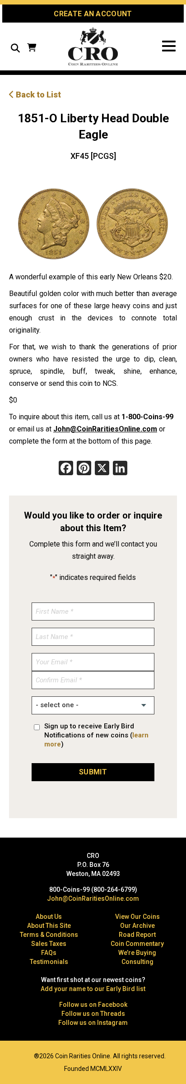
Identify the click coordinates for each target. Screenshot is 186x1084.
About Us (49, 916)
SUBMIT (93, 772)
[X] (102, 469)
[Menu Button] (168, 46)
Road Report (137, 934)
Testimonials (49, 961)
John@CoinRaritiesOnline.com (105, 429)
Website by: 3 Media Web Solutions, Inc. (13, 1055)
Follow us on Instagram (93, 1022)
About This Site (49, 925)
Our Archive (137, 925)
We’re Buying (137, 952)
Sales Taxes (48, 943)
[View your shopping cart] (31, 48)
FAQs (48, 952)
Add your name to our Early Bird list (93, 988)
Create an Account (93, 13)
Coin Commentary (137, 943)
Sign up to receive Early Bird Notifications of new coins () (96, 735)
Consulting (137, 961)
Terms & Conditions (49, 934)
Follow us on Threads (93, 1013)
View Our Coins (137, 916)
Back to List (37, 94)
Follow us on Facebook (93, 1004)
